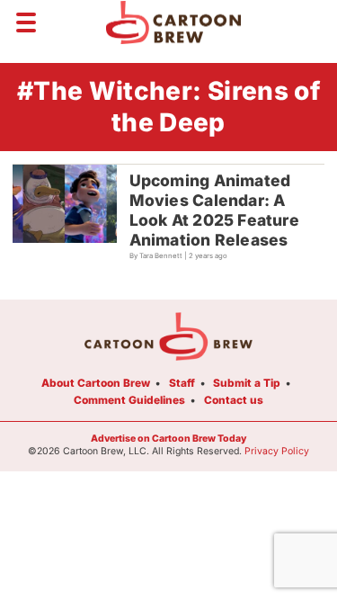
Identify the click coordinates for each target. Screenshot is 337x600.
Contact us (233, 400)
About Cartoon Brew (95, 383)
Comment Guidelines (129, 400)
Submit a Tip (246, 383)
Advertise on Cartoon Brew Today (168, 438)
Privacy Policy (276, 451)
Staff (182, 383)
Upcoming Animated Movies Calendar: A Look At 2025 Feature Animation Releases (214, 210)
